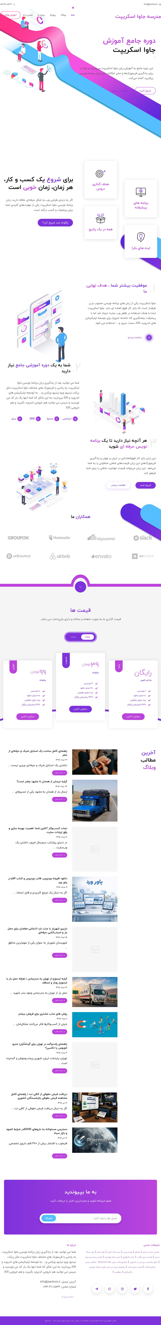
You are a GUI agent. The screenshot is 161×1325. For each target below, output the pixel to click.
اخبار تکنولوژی (128, 1257)
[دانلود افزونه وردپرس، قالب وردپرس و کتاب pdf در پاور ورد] (94, 899)
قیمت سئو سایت (134, 1267)
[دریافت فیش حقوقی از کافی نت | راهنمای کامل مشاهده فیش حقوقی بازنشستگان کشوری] (94, 1107)
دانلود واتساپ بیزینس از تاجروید (144, 1262)
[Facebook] (148, 1288)
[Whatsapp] (109, 1288)
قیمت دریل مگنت (144, 1257)
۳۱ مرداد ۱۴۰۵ (61, 759)
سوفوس (117, 1272)
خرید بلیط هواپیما (112, 1257)
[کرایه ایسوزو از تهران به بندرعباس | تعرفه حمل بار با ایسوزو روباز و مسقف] (94, 992)
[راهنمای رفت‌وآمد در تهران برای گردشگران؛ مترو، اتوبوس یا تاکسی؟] (94, 1064)
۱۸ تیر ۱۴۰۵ (62, 1138)
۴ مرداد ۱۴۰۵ (61, 1052)
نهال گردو (101, 1252)
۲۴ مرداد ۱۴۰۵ (61, 786)
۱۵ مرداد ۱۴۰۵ (61, 937)
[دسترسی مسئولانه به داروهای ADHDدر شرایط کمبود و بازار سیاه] (94, 1140)
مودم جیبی (127, 1252)
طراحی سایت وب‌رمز (93, 1257)
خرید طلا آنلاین (113, 1252)
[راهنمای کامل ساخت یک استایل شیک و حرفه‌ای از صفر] (94, 762)
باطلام (137, 1252)
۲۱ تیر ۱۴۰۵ (62, 1103)
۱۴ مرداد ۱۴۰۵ (61, 987)
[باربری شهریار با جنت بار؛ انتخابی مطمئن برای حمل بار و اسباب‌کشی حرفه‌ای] (94, 949)
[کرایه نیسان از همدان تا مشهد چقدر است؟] (94, 801)
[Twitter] (135, 1288)
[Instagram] (122, 1288)
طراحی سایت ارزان (73, 1321)
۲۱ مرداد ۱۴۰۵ (61, 837)
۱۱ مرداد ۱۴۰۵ (62, 1018)
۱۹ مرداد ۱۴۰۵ (61, 887)
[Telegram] (96, 1288)
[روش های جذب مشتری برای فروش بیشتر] (94, 1024)
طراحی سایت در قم (151, 1252)
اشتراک (48, 1218)
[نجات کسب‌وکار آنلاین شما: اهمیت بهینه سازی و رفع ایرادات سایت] (94, 849)
